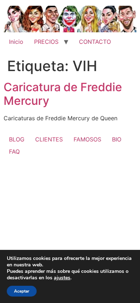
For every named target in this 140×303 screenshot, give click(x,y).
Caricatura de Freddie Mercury (63, 94)
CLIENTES (49, 139)
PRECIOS (46, 41)
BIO (116, 139)
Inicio (16, 41)
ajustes (62, 278)
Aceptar (21, 291)
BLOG (16, 139)
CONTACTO (95, 41)
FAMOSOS (87, 139)
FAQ (14, 151)
